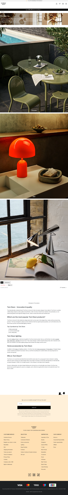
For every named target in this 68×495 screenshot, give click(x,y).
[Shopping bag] (63, 3)
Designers (43, 442)
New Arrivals (44, 449)
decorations (50, 349)
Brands (2, 11)
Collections (7, 282)
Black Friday (44, 464)
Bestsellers (43, 452)
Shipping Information (8, 449)
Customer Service (8, 437)
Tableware (23, 437)
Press (54, 447)
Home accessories (25, 442)
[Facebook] (29, 474)
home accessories (41, 349)
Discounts (43, 469)
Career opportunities (58, 442)
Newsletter (6, 444)
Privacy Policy (7, 457)
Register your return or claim (10, 442)
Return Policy (6, 439)
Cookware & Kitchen (25, 439)
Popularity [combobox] (63, 287)
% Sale (42, 447)
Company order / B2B (8, 461)
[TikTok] (38, 474)
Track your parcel (8, 452)
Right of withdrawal (8, 464)
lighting (13, 339)
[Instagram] (34, 474)
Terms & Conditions (8, 454)
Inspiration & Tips (45, 437)
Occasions (43, 454)
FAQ (5, 447)
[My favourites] (59, 3)
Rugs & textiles (24, 447)
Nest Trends (44, 461)
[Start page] (3, 4)
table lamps (12, 340)
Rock (9, 285)
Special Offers (44, 444)
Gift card (23, 454)
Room (42, 457)
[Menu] (66, 3)
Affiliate (55, 444)
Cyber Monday (44, 466)
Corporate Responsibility (58, 439)
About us (55, 437)
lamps (16, 349)
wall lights (17, 340)
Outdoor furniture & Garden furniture (29, 452)
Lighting (22, 444)
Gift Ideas (43, 459)
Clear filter (3, 285)
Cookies (5, 459)
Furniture (23, 449)
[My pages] (56, 3)
